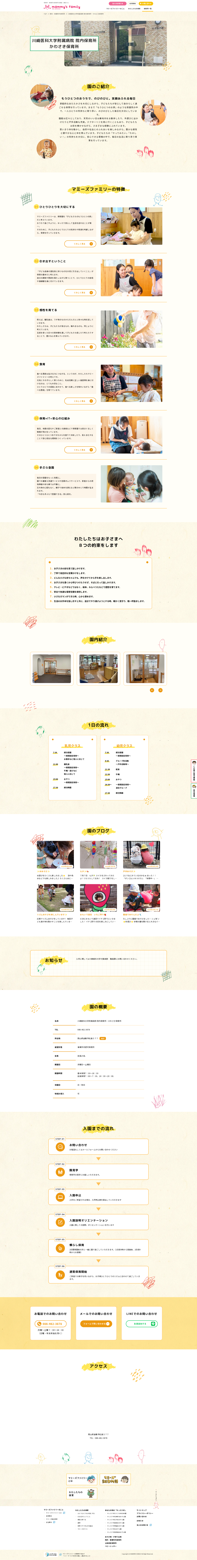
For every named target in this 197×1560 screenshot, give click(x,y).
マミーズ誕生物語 (51, 1519)
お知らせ (140, 1521)
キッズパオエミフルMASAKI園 (116, 1513)
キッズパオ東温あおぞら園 (115, 1526)
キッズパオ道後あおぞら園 (115, 1523)
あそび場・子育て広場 (113, 1537)
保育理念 (49, 1516)
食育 (79, 1523)
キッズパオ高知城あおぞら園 (116, 1532)
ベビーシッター (111, 1546)
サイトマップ (142, 1510)
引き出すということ (84, 1516)
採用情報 (133, 3)
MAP (103, 1038)
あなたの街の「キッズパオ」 (116, 1510)
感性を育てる (82, 1520)
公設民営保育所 (111, 1543)
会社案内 (49, 1522)
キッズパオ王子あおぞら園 (115, 1520)
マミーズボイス (83, 1529)
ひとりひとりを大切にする (86, 1513)
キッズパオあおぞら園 (114, 1529)
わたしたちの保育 (134, 9)
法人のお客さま (117, 3)
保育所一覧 (148, 9)
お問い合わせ (146, 3)
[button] (152, 690)
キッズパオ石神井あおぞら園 (116, 1516)
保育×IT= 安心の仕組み (85, 1526)
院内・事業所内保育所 (113, 1540)
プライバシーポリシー (145, 1513)
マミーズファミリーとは (54, 1513)
